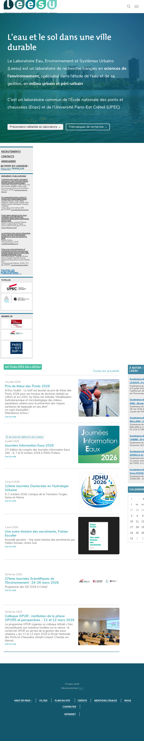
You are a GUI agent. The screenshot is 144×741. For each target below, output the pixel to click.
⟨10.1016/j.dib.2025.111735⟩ (9, 227)
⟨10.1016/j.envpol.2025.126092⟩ (19, 265)
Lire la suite (10, 416)
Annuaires (8, 161)
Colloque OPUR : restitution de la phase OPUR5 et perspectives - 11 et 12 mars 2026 (39, 618)
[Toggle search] (129, 6)
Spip (81, 688)
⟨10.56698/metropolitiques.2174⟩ (9, 244)
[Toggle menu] (136, 6)
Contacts (7, 156)
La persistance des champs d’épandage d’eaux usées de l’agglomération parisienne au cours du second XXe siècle (15, 236)
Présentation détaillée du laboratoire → (35, 127)
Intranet (70, 714)
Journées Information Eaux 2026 (29, 445)
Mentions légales (105, 700)
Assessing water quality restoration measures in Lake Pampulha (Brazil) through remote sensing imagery (14, 181)
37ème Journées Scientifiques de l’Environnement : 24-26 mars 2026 (32, 580)
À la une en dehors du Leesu (24, 437)
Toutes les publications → (11, 272)
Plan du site (62, 700)
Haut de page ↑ (23, 700)
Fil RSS (43, 700)
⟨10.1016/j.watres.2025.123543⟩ (19, 209)
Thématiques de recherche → (87, 127)
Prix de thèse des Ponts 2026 (27, 386)
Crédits (82, 700)
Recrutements (11, 151)
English (5, 169)
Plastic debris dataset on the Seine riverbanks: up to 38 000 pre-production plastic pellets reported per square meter (15, 218)
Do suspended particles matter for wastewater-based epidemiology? (14, 198)
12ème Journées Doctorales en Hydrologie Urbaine (36, 488)
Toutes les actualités (106, 371)
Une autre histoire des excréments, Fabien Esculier (36, 533)
